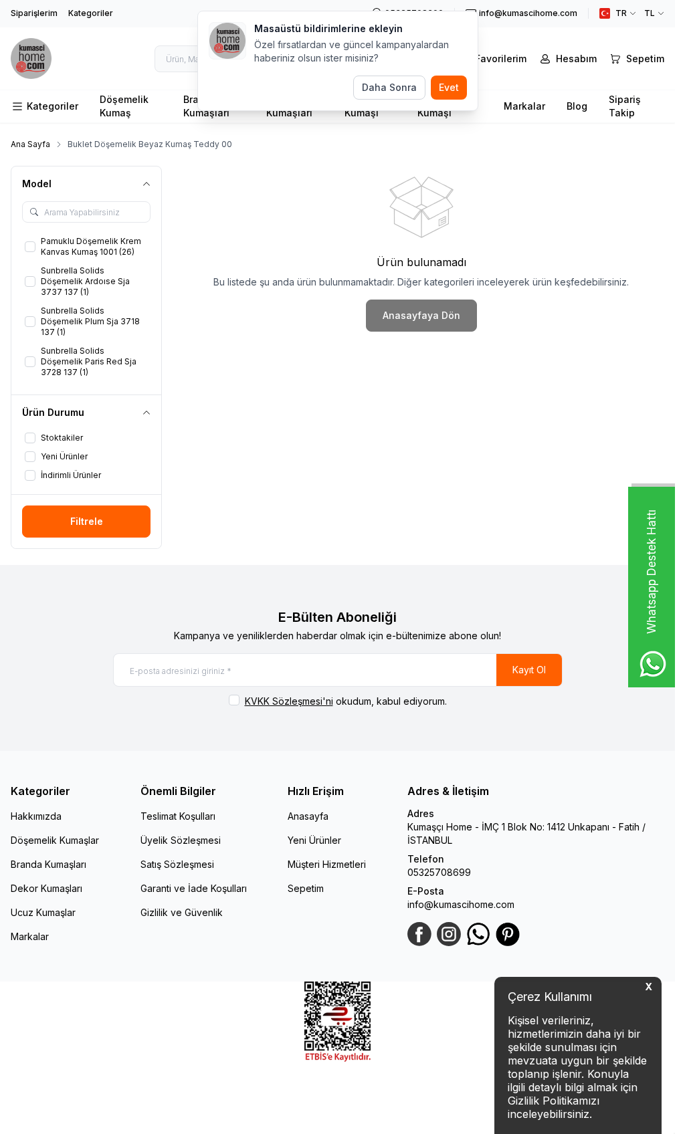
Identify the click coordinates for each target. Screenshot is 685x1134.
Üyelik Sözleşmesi (180, 840)
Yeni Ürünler (314, 840)
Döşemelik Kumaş (124, 106)
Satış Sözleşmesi (177, 864)
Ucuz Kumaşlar (43, 912)
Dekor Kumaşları (46, 888)
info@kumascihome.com (460, 904)
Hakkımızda (36, 816)
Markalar (524, 106)
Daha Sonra (389, 87)
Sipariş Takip (625, 106)
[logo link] (41, 58)
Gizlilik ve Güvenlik (181, 912)
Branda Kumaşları (48, 864)
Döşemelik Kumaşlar (55, 840)
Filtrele (86, 521)
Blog (577, 106)
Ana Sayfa (30, 144)
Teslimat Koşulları (177, 816)
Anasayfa (308, 816)
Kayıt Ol (529, 669)
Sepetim (306, 888)
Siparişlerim (34, 13)
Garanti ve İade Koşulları (193, 888)
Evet (449, 87)
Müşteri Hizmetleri (327, 864)
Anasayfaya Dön (421, 315)
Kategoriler (90, 13)
